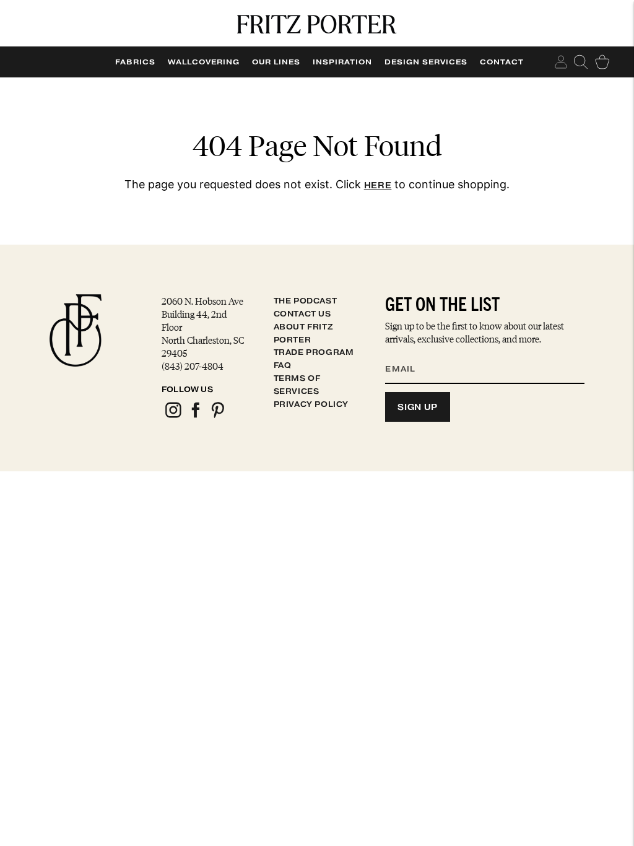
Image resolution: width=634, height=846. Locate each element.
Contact (502, 62)
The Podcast (305, 300)
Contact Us (302, 313)
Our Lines (276, 62)
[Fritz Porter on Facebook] (195, 416)
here (378, 185)
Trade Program (314, 352)
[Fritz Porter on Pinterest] (217, 416)
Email (408, 353)
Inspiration (342, 62)
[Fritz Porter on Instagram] (172, 416)
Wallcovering (204, 62)
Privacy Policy (311, 404)
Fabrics (135, 62)
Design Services (425, 62)
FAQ (283, 365)
